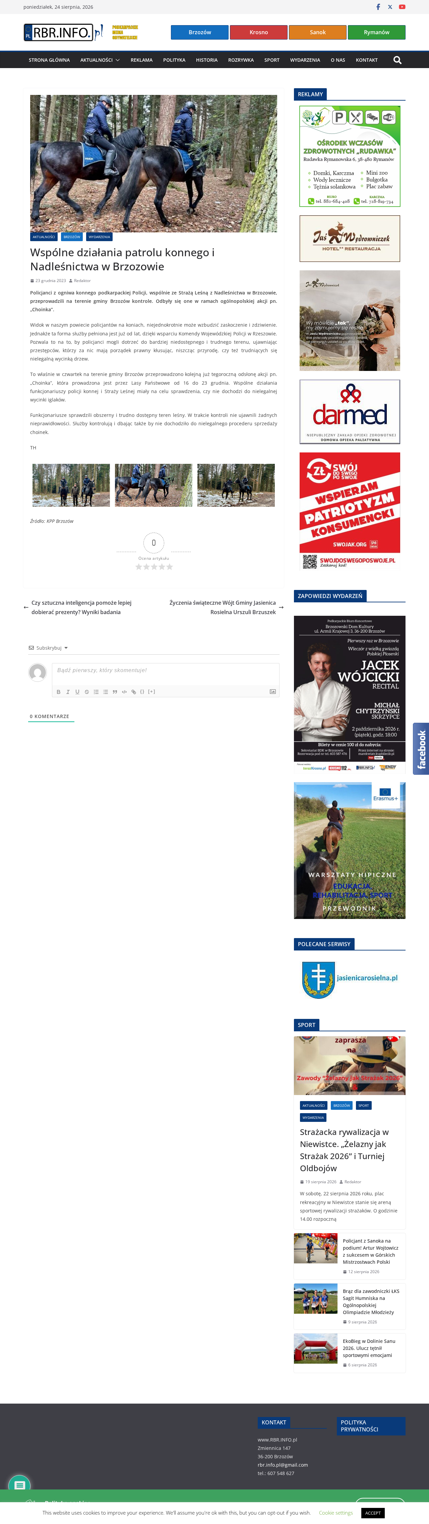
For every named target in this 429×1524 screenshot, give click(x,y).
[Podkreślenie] (77, 692)
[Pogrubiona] (58, 692)
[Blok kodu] (124, 692)
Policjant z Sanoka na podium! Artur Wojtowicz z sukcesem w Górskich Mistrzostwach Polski (371, 1251)
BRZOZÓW (72, 236)
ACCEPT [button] (373, 1513)
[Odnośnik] (133, 692)
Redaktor (82, 280)
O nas (338, 60)
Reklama (141, 60)
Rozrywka (241, 60)
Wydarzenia (305, 60)
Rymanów (376, 32)
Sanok (318, 32)
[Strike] (86, 692)
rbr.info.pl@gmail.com (283, 1465)
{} (142, 691)
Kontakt (367, 60)
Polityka (174, 60)
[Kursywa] (68, 692)
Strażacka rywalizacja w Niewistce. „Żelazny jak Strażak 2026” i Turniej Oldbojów (344, 1150)
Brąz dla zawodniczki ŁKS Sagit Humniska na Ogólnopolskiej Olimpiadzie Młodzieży (371, 1301)
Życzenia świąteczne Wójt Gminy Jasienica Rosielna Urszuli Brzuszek (223, 607)
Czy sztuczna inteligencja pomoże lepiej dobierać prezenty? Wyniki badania (81, 607)
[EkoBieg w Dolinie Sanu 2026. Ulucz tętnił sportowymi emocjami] (316, 1353)
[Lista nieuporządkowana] (105, 692)
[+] (152, 691)
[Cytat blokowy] (115, 692)
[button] (116, 60)
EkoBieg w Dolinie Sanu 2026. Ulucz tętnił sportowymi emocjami (369, 1348)
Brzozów (200, 32)
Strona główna (49, 60)
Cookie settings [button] (336, 1512)
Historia (207, 60)
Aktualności (96, 60)
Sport (272, 60)
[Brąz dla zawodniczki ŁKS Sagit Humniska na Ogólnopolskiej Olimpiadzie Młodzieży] (316, 1307)
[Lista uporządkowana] (96, 692)
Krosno (259, 32)
